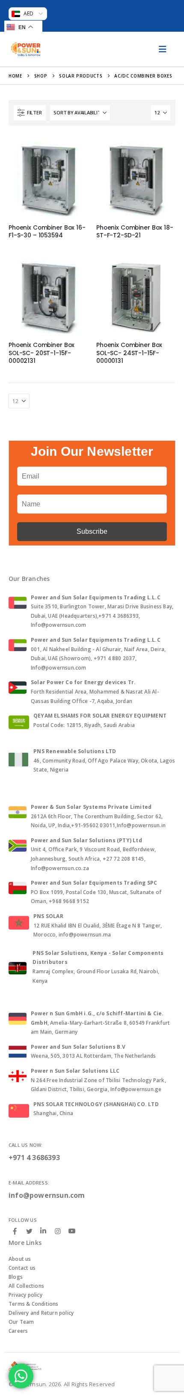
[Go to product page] (48, 178)
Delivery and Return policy (41, 1312)
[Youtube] (71, 1231)
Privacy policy (25, 1294)
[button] (30, 112)
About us (20, 1258)
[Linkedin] (43, 1231)
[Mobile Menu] (162, 49)
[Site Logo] (26, 49)
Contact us (22, 1267)
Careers (18, 1330)
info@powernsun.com (47, 1195)
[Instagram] (57, 1230)
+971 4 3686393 (34, 1157)
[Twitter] (29, 1230)
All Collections (26, 1285)
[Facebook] (15, 1230)
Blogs (16, 1276)
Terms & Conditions (34, 1303)
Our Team (21, 1321)
